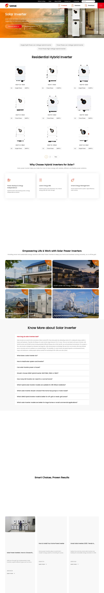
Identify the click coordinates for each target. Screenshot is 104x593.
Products (64, 5)
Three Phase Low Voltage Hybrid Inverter (69, 45)
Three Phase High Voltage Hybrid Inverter (52, 49)
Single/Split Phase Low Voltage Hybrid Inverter (36, 45)
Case (50, 1)
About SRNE (58, 1)
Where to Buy (41, 1)
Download (91, 5)
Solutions (77, 5)
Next (56, 156)
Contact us (67, 1)
